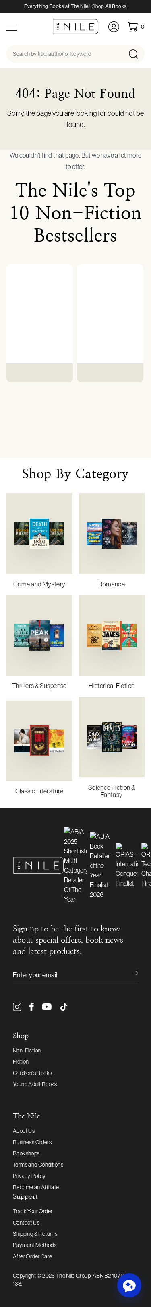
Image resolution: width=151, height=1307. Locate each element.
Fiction (21, 1061)
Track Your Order (32, 1211)
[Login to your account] (114, 27)
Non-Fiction (27, 1050)
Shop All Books (109, 6)
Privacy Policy (29, 1176)
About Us (24, 1131)
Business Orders (32, 1142)
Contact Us (26, 1222)
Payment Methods (34, 1245)
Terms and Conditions (38, 1164)
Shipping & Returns (35, 1234)
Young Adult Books (35, 1084)
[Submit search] (136, 54)
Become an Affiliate (36, 1187)
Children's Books (32, 1073)
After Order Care (32, 1256)
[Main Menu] (11, 27)
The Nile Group (73, 1275)
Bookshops (26, 1153)
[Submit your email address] (130, 975)
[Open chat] (129, 1285)
